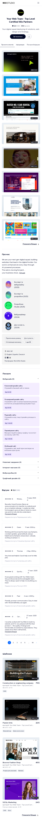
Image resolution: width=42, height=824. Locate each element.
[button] (21, 61)
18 (32, 643)
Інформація (20, 45)
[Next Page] (36, 642)
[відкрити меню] (38, 3)
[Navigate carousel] (7, 669)
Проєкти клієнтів (7, 45)
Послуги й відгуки (33, 45)
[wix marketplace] (9, 3)
